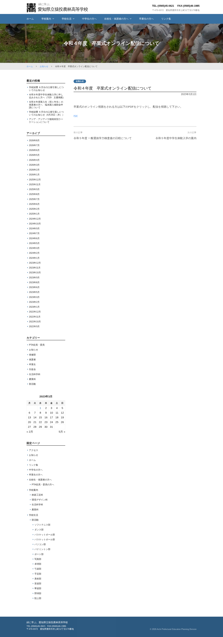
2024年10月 (35, 223)
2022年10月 (35, 321)
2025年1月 (34, 213)
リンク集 (166, 18)
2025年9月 (34, 189)
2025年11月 (35, 184)
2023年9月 (34, 277)
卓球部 (37, 564)
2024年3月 (34, 248)
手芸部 (37, 573)
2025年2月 (34, 209)
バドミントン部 (42, 549)
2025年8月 (34, 194)
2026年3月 (34, 165)
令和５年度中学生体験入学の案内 (175, 138)
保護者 (32, 359)
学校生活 (66, 18)
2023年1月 (34, 307)
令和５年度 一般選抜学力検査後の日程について (103, 138)
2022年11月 (35, 316)
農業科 (32, 379)
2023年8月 (34, 282)
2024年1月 (34, 258)
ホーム (30, 18)
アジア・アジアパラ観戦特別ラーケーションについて (46, 120)
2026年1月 (34, 174)
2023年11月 (35, 267)
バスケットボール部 (44, 534)
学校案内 (46, 18)
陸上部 (37, 598)
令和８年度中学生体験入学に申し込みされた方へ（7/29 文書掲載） (47, 96)
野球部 (37, 593)
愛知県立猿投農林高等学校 (63, 9)
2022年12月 (35, 311)
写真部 (37, 559)
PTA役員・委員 (37, 344)
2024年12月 (35, 218)
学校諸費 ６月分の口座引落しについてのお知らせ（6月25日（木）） (46, 113)
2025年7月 (34, 199)
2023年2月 (34, 302)
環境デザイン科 (40, 499)
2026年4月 (34, 160)
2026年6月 (34, 150)
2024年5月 (34, 243)
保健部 (32, 354)
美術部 (37, 578)
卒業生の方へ (146, 18)
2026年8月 (34, 140)
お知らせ (44, 66)
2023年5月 (34, 292)
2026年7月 (34, 145)
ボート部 (39, 554)
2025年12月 (35, 179)
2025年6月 (34, 204)
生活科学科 (34, 374)
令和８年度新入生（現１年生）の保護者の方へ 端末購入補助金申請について (46, 105)
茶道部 (37, 583)
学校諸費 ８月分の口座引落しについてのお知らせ (46, 88)
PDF (76, 116)
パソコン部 (40, 544)
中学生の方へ (89, 18)
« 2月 (30, 431)
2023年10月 (35, 272)
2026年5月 (34, 155)
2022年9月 (34, 326)
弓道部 (37, 568)
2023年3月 (34, 297)
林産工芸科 (37, 495)
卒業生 (32, 364)
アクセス (33, 450)
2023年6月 (34, 287)
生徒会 (32, 369)
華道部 (37, 588)
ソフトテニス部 (42, 524)
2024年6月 (34, 238)
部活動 (32, 384)
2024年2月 (34, 253)
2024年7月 (34, 233)
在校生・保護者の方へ (116, 18)
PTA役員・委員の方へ (43, 484)
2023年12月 (35, 262)
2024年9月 (34, 228)
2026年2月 (34, 169)
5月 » (62, 431)
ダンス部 (39, 529)
